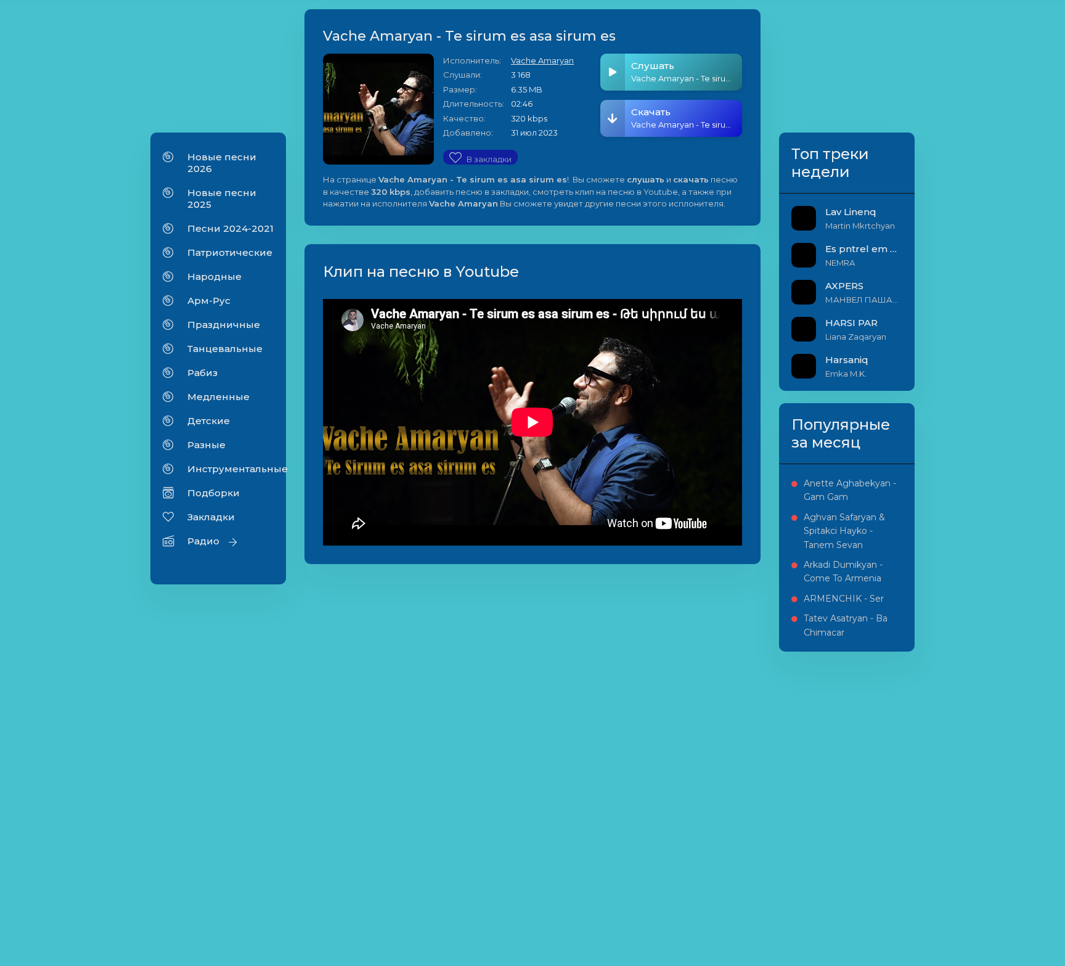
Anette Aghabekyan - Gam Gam (850, 490)
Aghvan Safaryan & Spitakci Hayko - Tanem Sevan (844, 531)
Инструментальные (230, 469)
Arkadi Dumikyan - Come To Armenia (843, 571)
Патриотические (229, 252)
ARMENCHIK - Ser (844, 598)
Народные (214, 276)
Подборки (213, 493)
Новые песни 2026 (221, 162)
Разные (206, 445)
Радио (203, 541)
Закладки (211, 517)
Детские (208, 421)
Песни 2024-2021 (230, 228)
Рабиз (202, 373)
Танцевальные (225, 348)
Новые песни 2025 (221, 198)
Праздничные (223, 324)
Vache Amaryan (542, 60)
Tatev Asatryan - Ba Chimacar (846, 625)
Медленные (218, 397)
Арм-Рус (209, 300)
